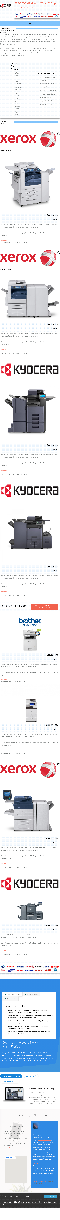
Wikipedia (7, 1148)
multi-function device (44, 1140)
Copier (36, 1163)
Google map (15, 1148)
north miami (44, 1181)
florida (35, 1181)
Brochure (4, 240)
